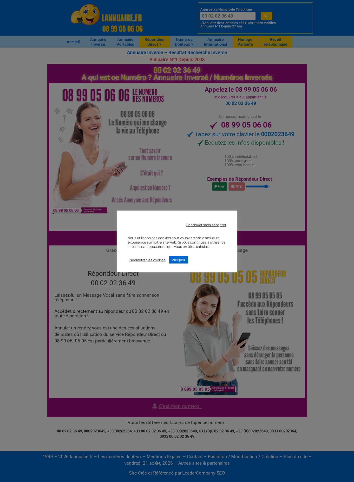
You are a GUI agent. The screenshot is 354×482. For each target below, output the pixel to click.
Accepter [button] (178, 259)
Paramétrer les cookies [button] (147, 260)
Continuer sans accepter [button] (206, 224)
